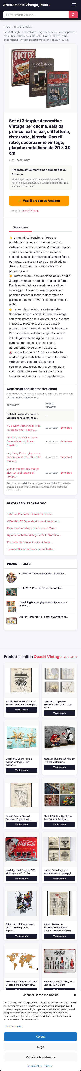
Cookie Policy (34, 1065)
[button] (75, 995)
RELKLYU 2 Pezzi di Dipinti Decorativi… (41, 587)
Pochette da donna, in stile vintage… (29, 542)
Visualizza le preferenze (40, 1057)
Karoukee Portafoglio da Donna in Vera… (32, 528)
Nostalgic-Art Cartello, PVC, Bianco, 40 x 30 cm (59, 983)
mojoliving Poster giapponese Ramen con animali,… (43, 604)
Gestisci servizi (14, 1026)
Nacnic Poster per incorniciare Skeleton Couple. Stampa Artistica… (58, 927)
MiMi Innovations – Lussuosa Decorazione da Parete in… (21, 983)
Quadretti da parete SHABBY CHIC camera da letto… (58, 704)
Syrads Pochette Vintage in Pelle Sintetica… (34, 535)
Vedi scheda (21, 709)
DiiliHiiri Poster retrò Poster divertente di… (43, 616)
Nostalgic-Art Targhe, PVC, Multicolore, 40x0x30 (21, 872)
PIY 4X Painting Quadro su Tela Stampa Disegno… (58, 818)
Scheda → (66, 427)
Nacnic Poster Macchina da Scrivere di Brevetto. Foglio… (21, 703)
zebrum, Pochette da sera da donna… (30, 514)
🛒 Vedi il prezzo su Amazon (39, 200)
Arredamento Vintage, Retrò (26, 5)
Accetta (40, 1036)
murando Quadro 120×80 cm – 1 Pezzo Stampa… (59, 760)
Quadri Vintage (22, 26)
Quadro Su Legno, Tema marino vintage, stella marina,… (19, 761)
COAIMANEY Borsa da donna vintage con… (33, 521)
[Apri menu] (74, 5)
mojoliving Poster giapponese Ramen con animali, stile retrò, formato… (24, 457)
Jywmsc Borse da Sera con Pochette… (31, 549)
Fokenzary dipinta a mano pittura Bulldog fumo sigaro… (20, 927)
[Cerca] (73, 14)
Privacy (48, 1065)
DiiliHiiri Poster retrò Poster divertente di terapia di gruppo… (23, 472)
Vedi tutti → (70, 657)
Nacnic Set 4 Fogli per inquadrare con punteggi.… (58, 872)
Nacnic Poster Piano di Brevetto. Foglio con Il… (18, 818)
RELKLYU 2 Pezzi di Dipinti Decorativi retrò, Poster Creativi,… (22, 441)
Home (7, 26)
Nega (40, 1047)
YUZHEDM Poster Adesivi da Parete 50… (42, 573)
